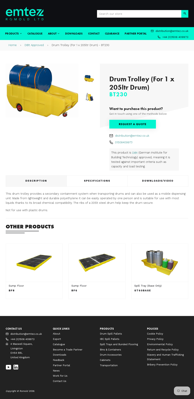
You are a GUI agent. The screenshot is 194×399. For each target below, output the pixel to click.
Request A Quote (132, 124)
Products (12, 33)
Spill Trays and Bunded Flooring (119, 344)
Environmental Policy (160, 344)
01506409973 (123, 142)
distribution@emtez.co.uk (132, 135)
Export (57, 339)
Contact (94, 33)
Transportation (109, 365)
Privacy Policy (155, 339)
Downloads (74, 33)
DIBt (135, 152)
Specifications (97, 180)
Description (36, 180)
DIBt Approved (34, 45)
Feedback (58, 360)
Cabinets (105, 360)
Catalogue (35, 33)
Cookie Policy (155, 333)
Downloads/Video (158, 180)
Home (13, 45)
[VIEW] (34, 263)
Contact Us (59, 381)
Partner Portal (135, 33)
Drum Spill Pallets (111, 333)
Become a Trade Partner (67, 349)
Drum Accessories (111, 354)
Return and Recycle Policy (163, 349)
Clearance (112, 33)
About (52, 33)
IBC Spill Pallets (109, 339)
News (56, 370)
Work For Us (60, 375)
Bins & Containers (110, 349)
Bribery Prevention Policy (162, 364)
